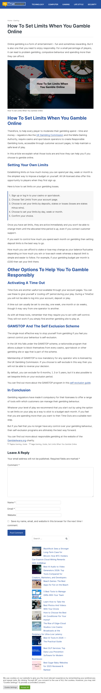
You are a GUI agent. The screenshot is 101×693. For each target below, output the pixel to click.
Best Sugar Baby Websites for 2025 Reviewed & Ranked (55, 666)
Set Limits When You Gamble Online (62, 444)
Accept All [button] (25, 687)
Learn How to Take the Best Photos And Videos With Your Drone (54, 605)
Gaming (16, 20)
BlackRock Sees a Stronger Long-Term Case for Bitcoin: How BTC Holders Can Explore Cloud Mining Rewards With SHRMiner (50, 555)
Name (11, 502)
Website (12, 515)
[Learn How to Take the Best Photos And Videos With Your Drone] (36, 605)
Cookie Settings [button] (11, 687)
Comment (14, 465)
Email (11, 508)
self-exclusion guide (80, 382)
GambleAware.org (17, 440)
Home (10, 20)
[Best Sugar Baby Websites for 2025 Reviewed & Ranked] (36, 666)
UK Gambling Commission (49, 135)
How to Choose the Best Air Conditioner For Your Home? (54, 616)
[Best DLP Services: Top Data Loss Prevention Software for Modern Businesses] (36, 651)
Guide (25, 444)
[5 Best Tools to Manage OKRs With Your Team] (36, 595)
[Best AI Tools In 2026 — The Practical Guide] (36, 641)
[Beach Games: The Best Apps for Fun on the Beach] (36, 584)
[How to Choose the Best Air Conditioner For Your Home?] (36, 616)
